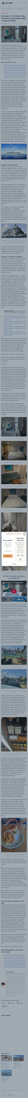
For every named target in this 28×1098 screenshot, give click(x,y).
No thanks (14, 563)
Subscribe (7, 556)
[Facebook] (18, 555)
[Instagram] (22, 555)
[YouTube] (20, 559)
